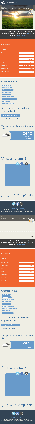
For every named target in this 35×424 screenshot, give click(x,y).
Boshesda (5, 87)
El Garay (5, 94)
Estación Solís (6, 96)
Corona (4, 92)
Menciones (14, 208)
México (29, 33)
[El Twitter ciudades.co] (17, 163)
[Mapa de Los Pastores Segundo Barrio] (31, 11)
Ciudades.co (11, 3)
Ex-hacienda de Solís (8, 99)
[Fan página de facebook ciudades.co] (22, 163)
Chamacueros (6, 89)
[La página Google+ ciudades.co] (26, 163)
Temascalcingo (21, 35)
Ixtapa (4, 101)
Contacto (21, 208)
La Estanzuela (6, 103)
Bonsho (5, 85)
